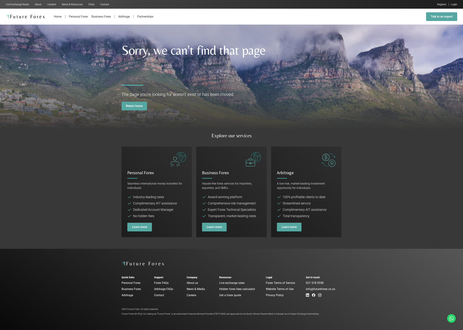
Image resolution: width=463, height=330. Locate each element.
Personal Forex (78, 16)
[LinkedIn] (307, 295)
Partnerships (145, 16)
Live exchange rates (232, 283)
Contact (104, 4)
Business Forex (101, 16)
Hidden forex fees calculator (237, 289)
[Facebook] (313, 295)
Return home (134, 106)
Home (57, 16)
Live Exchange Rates (17, 4)
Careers (51, 4)
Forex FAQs (161, 283)
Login (454, 4)
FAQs (91, 4)
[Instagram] (319, 295)
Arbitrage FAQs (163, 289)
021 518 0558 (315, 283)
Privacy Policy (275, 295)
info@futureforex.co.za (320, 289)
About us (192, 283)
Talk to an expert (442, 16)
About (38, 4)
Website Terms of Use (280, 289)
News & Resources (72, 4)
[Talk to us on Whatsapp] (451, 318)
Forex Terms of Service (280, 283)
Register (441, 4)
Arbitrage (124, 16)
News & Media (196, 289)
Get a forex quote (230, 295)
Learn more (139, 227)
